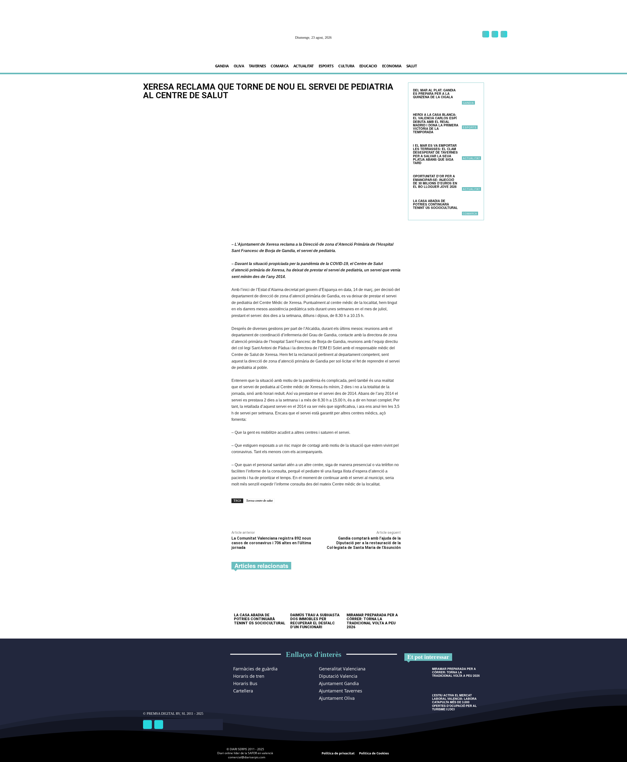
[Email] (288, 514)
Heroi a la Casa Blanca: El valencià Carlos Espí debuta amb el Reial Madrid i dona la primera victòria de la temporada (435, 123)
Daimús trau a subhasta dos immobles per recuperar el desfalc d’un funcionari (314, 621)
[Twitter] (158, 724)
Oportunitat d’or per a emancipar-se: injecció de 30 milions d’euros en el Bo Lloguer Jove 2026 (435, 181)
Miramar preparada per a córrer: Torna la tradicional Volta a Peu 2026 (372, 621)
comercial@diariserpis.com (246, 757)
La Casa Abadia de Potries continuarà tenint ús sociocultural (259, 619)
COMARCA (470, 213)
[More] (300, 514)
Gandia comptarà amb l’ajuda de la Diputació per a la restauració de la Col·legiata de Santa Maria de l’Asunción (364, 543)
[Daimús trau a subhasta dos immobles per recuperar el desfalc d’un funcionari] (316, 594)
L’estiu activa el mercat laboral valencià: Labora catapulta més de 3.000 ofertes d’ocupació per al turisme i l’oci (454, 702)
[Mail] (495, 34)
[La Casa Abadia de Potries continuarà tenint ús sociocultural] (260, 594)
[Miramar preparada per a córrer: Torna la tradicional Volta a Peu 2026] (372, 594)
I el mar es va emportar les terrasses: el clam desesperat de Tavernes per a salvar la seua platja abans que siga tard (435, 154)
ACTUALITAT (471, 158)
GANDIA (468, 103)
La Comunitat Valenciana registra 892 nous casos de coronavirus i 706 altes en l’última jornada (271, 543)
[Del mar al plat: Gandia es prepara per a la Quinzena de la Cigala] (470, 96)
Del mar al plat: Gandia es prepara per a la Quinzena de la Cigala (434, 93)
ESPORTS (470, 127)
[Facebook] (485, 34)
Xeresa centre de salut (259, 500)
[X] (504, 34)
